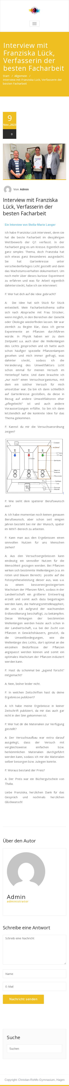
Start (6, 76)
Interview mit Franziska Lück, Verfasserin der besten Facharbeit (30, 206)
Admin (24, 189)
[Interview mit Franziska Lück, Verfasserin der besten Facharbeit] (34, 162)
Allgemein (20, 76)
